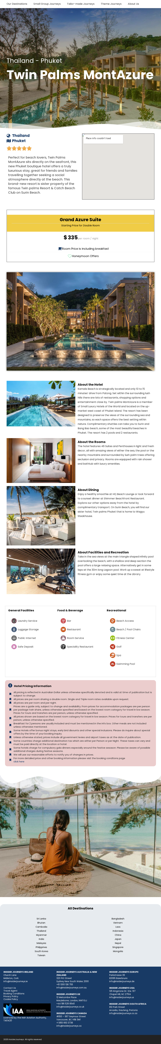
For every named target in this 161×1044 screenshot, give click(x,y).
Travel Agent (10, 990)
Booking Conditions (13, 993)
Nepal (118, 943)
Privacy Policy (10, 996)
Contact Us (9, 987)
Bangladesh (118, 918)
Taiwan (41, 955)
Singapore (117, 947)
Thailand (41, 930)
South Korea (41, 951)
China (118, 935)
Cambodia (41, 926)
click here (19, 761)
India (41, 939)
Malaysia (41, 943)
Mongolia (118, 951)
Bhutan (41, 922)
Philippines (41, 947)
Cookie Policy (10, 999)
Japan (118, 939)
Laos (118, 926)
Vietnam (118, 922)
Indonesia (118, 930)
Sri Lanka (41, 918)
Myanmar (41, 935)
